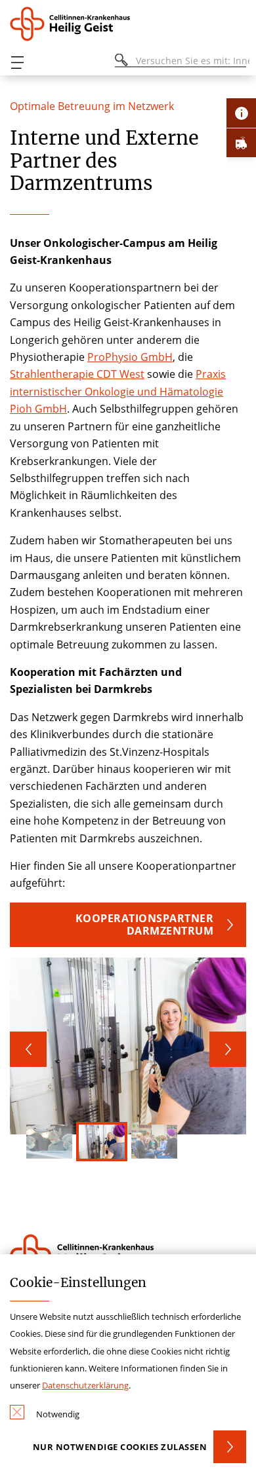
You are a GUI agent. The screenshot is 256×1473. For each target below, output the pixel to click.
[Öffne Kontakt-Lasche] (241, 113)
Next (227, 1049)
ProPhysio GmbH (130, 357)
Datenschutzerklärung (85, 1385)
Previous (28, 1049)
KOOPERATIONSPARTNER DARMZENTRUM (144, 924)
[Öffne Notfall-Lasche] (241, 142)
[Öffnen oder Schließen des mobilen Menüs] (17, 62)
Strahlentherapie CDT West (77, 374)
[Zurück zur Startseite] (74, 24)
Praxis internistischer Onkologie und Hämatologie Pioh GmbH (118, 391)
